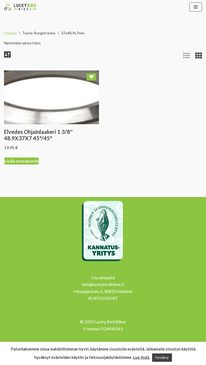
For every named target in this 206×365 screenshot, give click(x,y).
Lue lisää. (141, 357)
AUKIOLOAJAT (103, 297)
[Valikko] (195, 7)
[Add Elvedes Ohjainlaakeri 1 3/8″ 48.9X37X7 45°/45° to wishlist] (91, 77)
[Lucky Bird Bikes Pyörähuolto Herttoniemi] (20, 7)
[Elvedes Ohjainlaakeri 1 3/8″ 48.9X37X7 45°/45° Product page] (51, 97)
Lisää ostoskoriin (21, 160)
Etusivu (10, 33)
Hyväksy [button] (162, 357)
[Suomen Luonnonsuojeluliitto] (103, 261)
